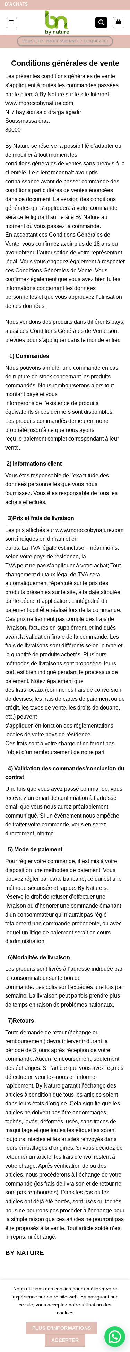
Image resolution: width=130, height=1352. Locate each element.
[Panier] (118, 22)
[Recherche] (101, 22)
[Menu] (11, 22)
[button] (114, 1336)
